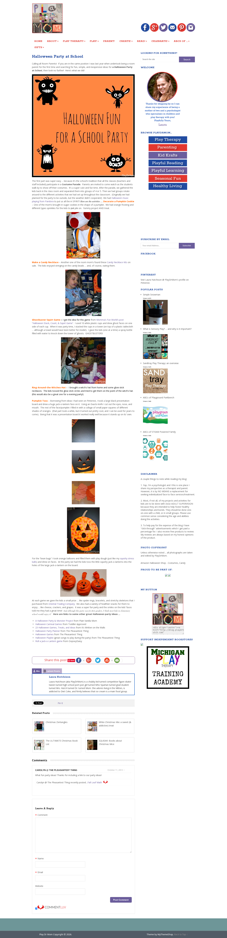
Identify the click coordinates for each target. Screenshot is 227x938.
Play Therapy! (74, 41)
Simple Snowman (151, 294)
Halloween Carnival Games (48, 624)
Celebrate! (160, 41)
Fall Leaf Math (95, 782)
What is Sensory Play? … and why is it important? (167, 328)
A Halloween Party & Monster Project (54, 620)
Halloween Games (44, 634)
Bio (38, 671)
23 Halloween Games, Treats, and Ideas (55, 627)
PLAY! (94, 41)
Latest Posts (53, 671)
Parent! (109, 41)
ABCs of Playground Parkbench (158, 397)
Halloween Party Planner (47, 630)
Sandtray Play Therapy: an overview (161, 363)
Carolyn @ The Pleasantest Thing (56, 770)
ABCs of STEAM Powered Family (159, 431)
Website (39, 886)
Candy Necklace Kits (117, 262)
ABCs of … (181, 41)
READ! (142, 41)
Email (39, 872)
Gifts (39, 47)
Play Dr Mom (46, 934)
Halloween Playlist (44, 637)
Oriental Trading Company (61, 603)
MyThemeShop (165, 934)
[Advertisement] (139, 12)
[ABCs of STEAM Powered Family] (155, 461)
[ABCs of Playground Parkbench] (155, 427)
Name (39, 859)
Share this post (55, 660)
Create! (126, 41)
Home (38, 41)
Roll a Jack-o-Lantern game (49, 641)
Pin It (60, 703)
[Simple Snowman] (155, 324)
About (53, 41)
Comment (41, 815)
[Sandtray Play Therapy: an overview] (155, 393)
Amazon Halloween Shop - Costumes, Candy (163, 562)
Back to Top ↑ (181, 934)
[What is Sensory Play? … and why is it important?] (155, 359)
